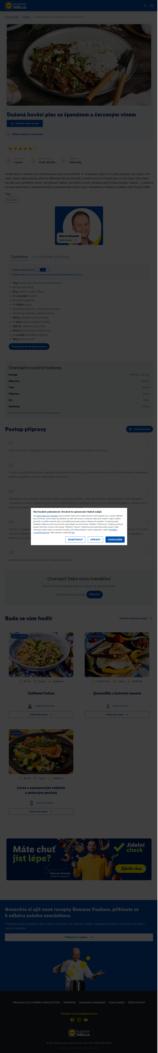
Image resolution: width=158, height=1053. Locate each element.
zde (73, 533)
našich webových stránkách (47, 516)
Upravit (95, 539)
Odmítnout (75, 539)
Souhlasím (115, 539)
